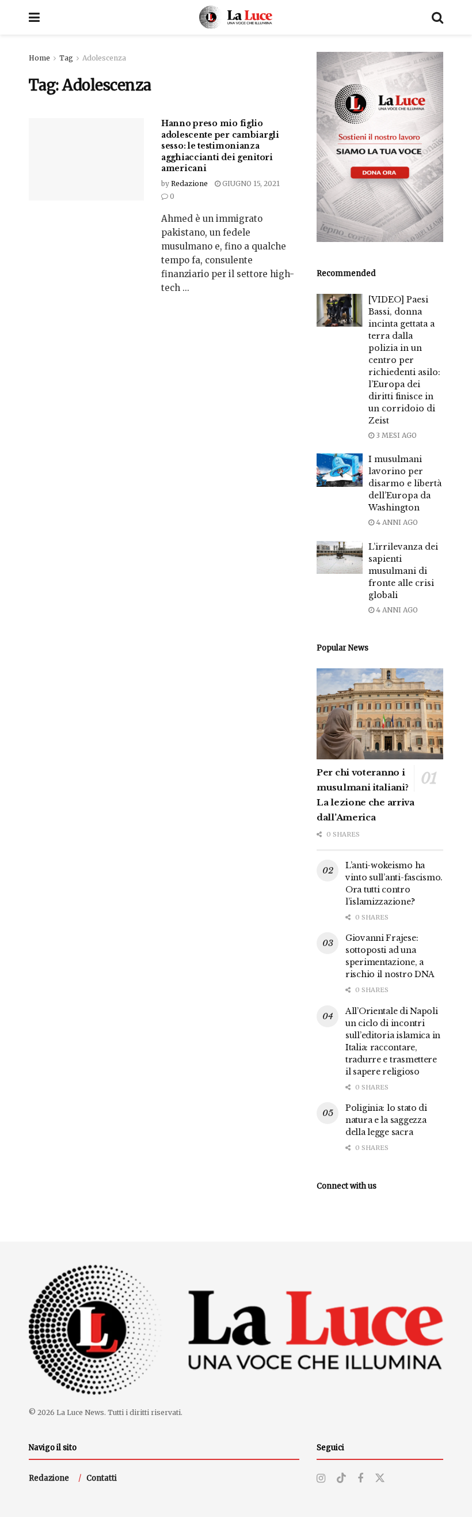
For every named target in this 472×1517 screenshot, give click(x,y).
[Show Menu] (34, 17)
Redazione (189, 183)
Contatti (101, 1478)
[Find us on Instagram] (321, 1478)
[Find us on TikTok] (341, 1478)
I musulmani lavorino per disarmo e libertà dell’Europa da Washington (404, 483)
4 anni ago (396, 522)
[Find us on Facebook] (360, 1478)
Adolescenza (104, 58)
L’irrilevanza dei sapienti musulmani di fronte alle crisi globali (403, 571)
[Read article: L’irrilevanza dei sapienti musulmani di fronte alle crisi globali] (340, 557)
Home (39, 58)
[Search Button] (437, 17)
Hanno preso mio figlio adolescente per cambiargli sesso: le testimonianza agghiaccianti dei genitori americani (220, 145)
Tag (66, 58)
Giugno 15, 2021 (250, 183)
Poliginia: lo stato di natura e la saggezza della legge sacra (386, 1120)
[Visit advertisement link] (380, 147)
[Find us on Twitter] (380, 1478)
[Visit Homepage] (235, 17)
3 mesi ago (395, 435)
